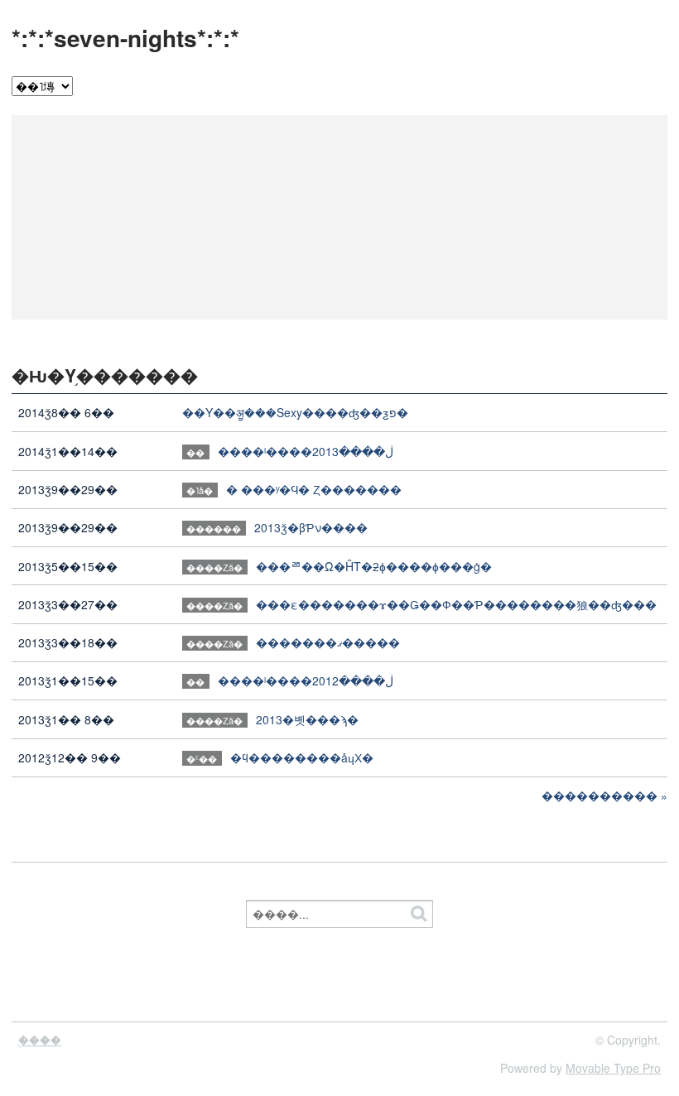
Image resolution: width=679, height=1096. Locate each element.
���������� (599, 795)
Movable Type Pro (613, 1068)
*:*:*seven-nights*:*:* (125, 38)
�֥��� (39, 1039)
